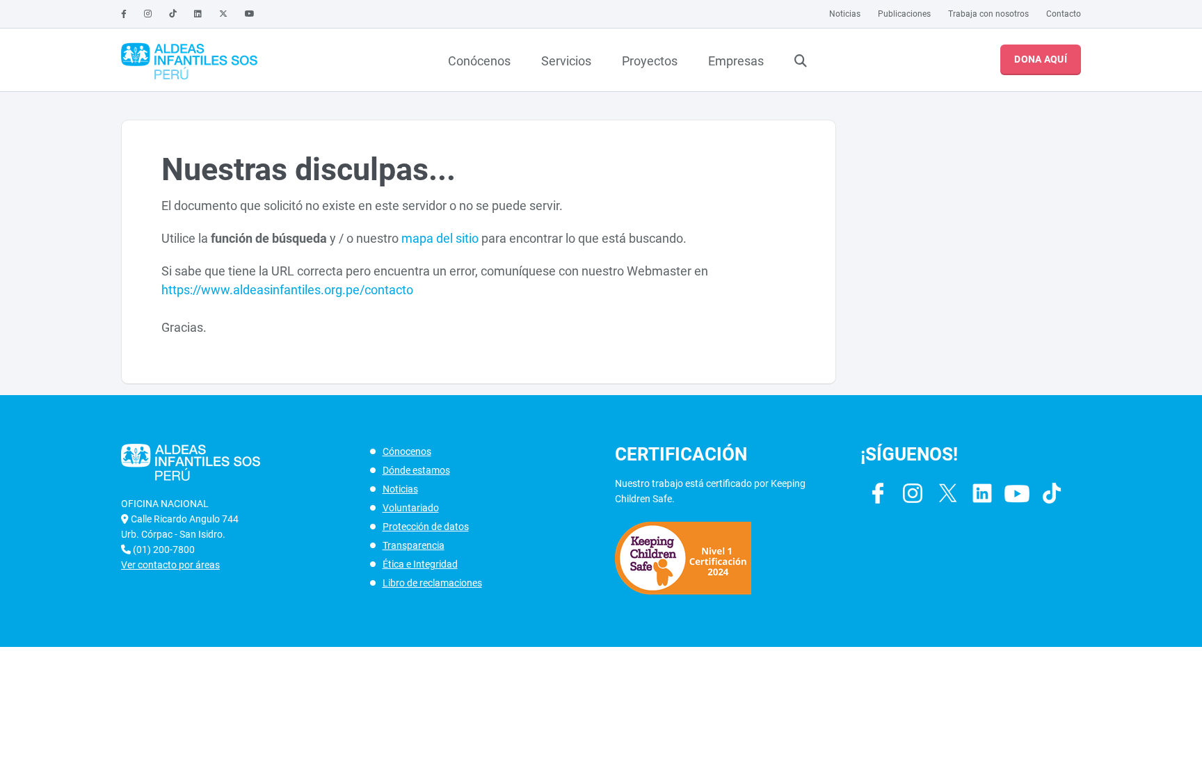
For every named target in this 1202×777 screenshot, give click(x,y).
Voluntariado (411, 507)
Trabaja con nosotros (988, 14)
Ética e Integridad (420, 564)
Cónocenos (407, 451)
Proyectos (650, 61)
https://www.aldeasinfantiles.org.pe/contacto (287, 289)
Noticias (844, 14)
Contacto (1063, 14)
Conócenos (479, 61)
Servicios (566, 61)
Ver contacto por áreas (170, 564)
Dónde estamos (416, 470)
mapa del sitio (440, 238)
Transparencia (413, 545)
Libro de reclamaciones (432, 582)
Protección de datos (426, 526)
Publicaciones (904, 14)
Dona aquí (1040, 59)
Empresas (736, 61)
